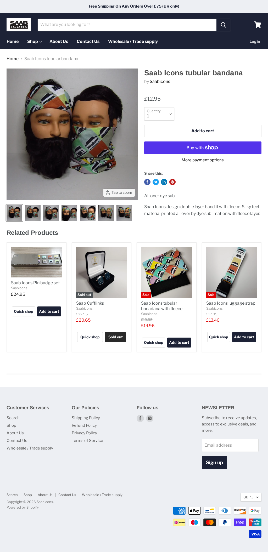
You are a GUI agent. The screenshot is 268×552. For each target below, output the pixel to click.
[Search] (223, 25)
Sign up (214, 462)
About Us (58, 41)
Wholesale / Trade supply (133, 41)
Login (254, 41)
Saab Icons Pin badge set (35, 282)
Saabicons (160, 81)
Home (13, 41)
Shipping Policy (86, 418)
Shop (33, 41)
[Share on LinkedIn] (164, 182)
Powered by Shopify (23, 507)
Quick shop (23, 311)
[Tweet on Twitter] (156, 182)
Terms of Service (87, 440)
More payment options (203, 160)
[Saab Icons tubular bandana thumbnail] (14, 212)
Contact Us (88, 41)
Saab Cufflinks (90, 303)
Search (13, 418)
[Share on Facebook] (147, 182)
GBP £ (248, 497)
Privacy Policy (84, 433)
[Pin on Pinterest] (172, 182)
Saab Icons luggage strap (230, 303)
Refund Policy (84, 425)
